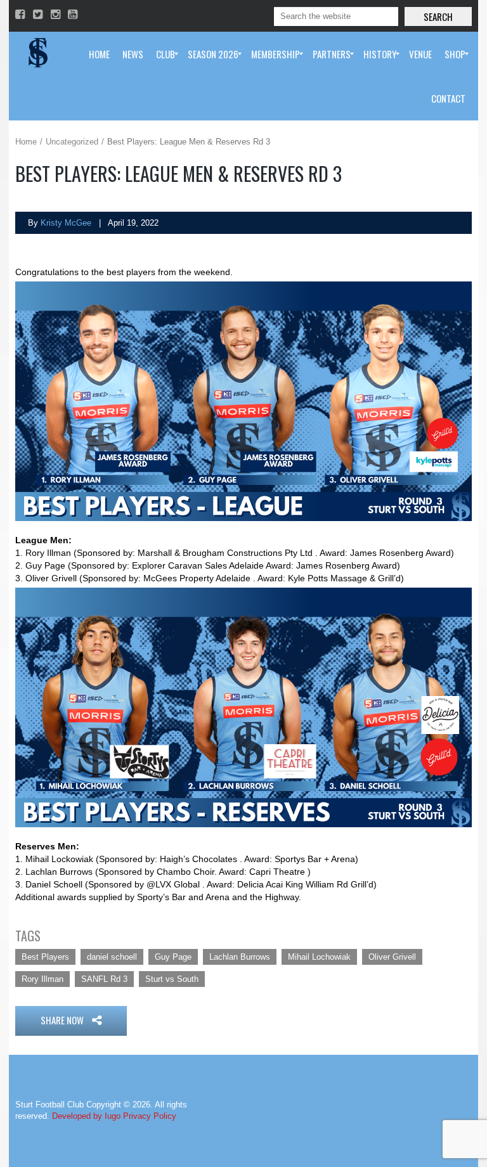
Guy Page (173, 957)
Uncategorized (72, 141)
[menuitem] (99, 54)
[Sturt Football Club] (36, 54)
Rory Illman (42, 979)
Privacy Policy (149, 1116)
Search (438, 16)
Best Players (45, 957)
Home (26, 141)
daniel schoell (112, 957)
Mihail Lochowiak (319, 957)
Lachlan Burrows (239, 957)
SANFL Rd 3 (104, 979)
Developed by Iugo (86, 1116)
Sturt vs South (171, 979)
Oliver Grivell (392, 957)
